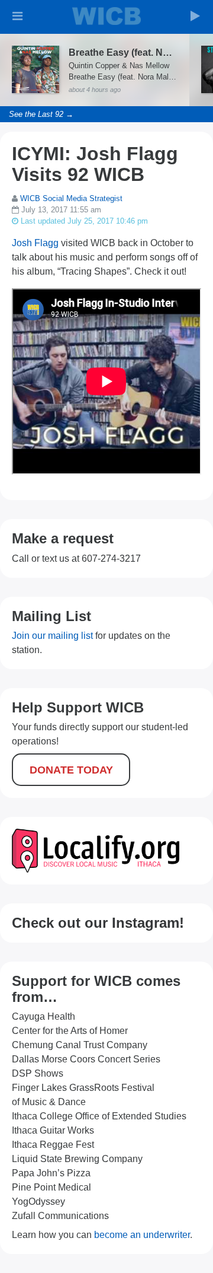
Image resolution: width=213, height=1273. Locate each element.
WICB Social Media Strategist (71, 198)
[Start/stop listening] (195, 16)
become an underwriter (142, 1235)
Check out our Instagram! (98, 923)
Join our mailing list (52, 636)
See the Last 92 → (41, 114)
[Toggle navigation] (17, 16)
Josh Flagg (35, 243)
